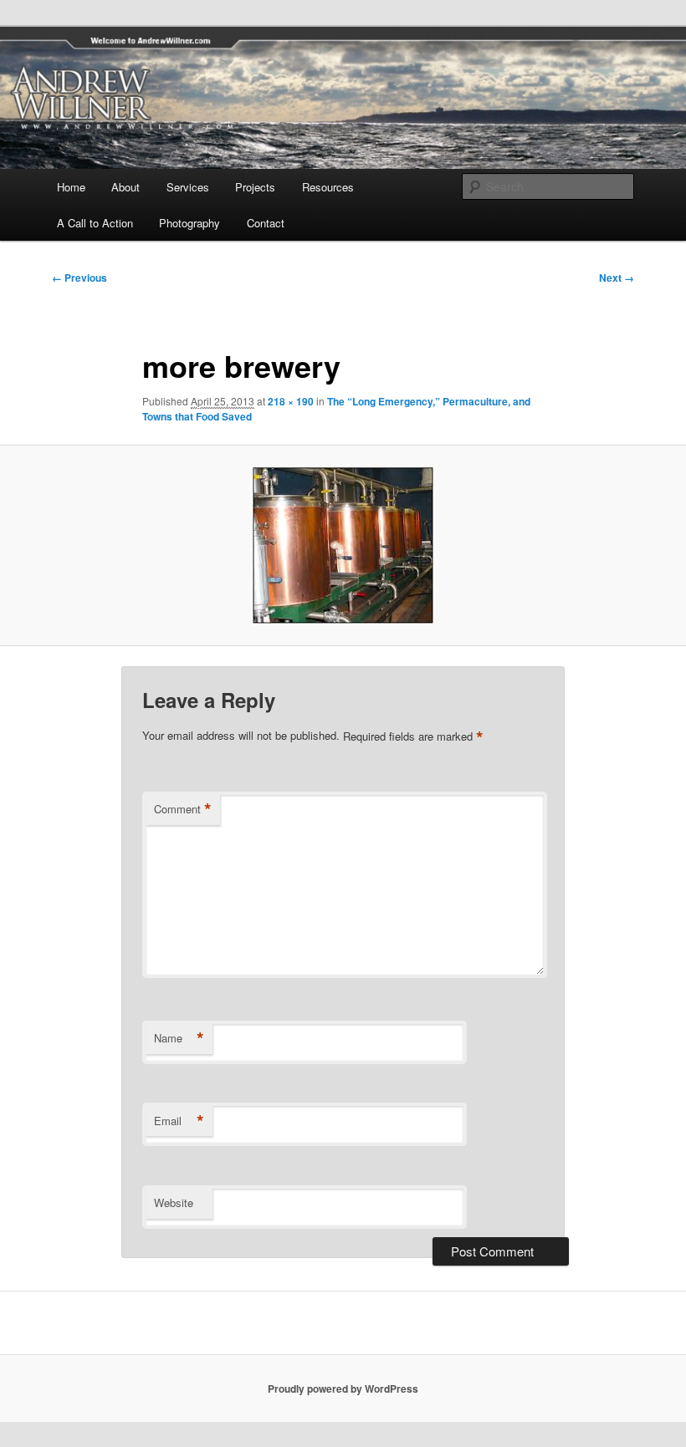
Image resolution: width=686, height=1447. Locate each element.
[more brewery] (343, 545)
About (125, 187)
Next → (616, 277)
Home (71, 187)
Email (179, 1121)
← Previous (79, 277)
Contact (265, 223)
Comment (183, 809)
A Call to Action (95, 223)
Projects (255, 187)
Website (173, 1202)
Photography (189, 223)
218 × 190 (291, 401)
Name (179, 1038)
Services (187, 187)
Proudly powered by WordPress (343, 1388)
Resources (328, 187)
